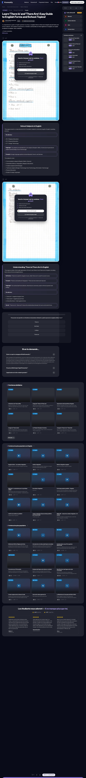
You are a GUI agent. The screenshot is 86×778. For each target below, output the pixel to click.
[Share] (76, 8)
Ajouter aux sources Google (29, 21)
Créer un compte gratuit (48, 774)
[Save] (70, 8)
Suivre (19, 21)
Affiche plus (5, 33)
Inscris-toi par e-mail (31, 73)
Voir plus (10, 437)
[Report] (81, 8)
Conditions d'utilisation (33, 76)
